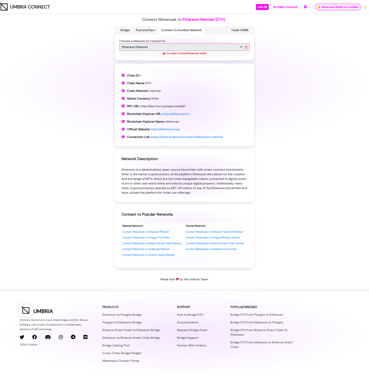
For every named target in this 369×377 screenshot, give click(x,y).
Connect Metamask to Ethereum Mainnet (145, 231)
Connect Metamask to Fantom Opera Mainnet (148, 255)
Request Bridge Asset (192, 330)
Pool (145, 30)
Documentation (188, 322)
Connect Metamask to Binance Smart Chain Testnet (215, 243)
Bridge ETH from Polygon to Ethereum (256, 315)
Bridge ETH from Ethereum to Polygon (256, 322)
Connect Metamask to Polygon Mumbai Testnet (213, 237)
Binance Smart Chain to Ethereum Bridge (131, 330)
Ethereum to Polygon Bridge (122, 315)
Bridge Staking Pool (116, 345)
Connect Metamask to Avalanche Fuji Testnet (211, 249)
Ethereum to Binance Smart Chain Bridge (131, 338)
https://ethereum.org (165, 129)
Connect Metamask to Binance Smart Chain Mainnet (151, 243)
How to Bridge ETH (190, 315)
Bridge (125, 30)
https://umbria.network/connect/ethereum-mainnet (187, 137)
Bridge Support (187, 338)
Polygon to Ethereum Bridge (122, 322)
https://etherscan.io (175, 114)
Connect (181, 30)
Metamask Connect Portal (120, 361)
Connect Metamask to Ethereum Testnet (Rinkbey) (214, 231)
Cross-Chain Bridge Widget (121, 353)
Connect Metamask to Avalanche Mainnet (146, 249)
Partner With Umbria (191, 345)
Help (261, 7)
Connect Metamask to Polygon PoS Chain (146, 237)
